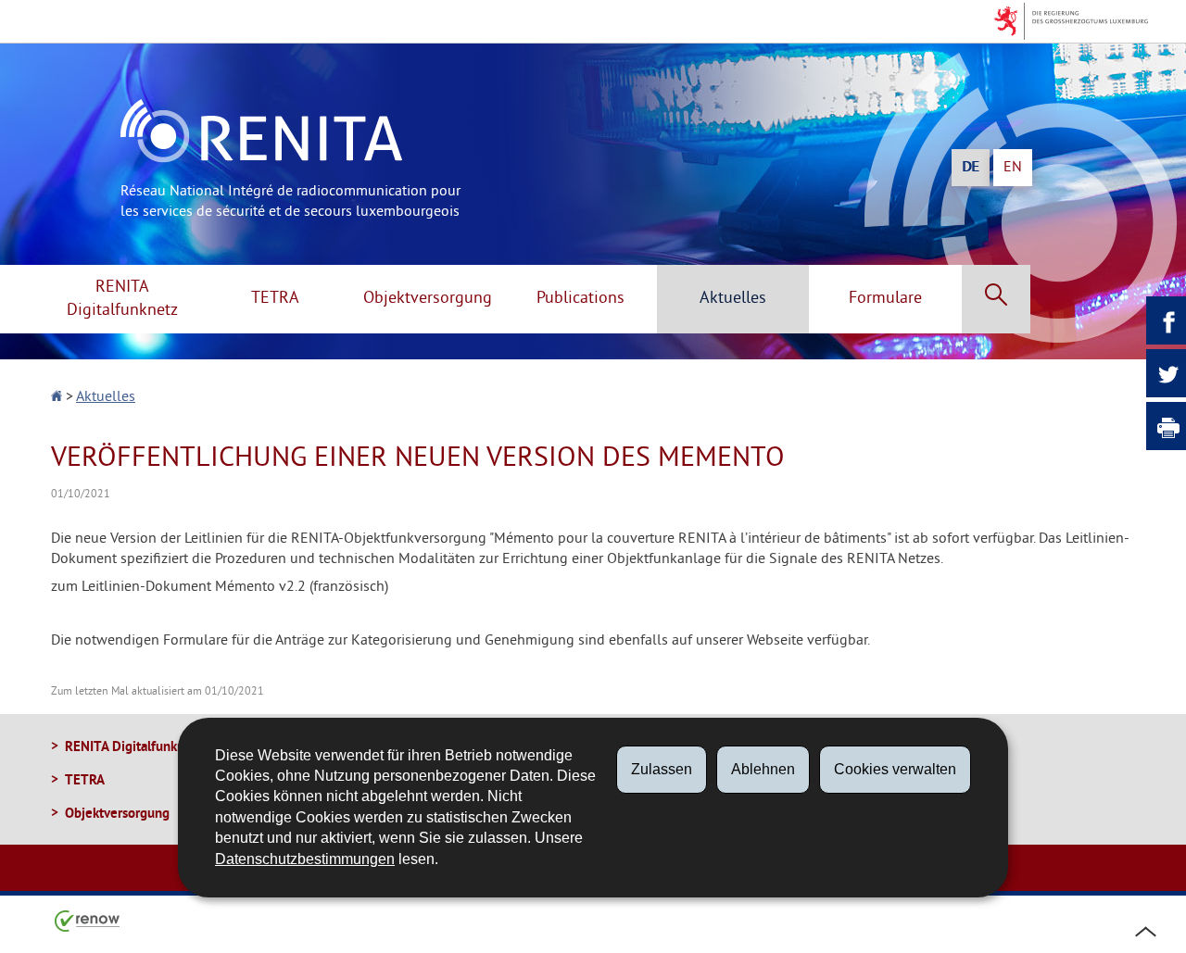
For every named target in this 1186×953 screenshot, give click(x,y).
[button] (996, 299)
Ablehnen (763, 769)
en (1012, 167)
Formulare (885, 298)
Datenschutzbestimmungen (305, 859)
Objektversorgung (427, 298)
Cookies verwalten (895, 769)
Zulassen (661, 769)
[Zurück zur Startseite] (58, 397)
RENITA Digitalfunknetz (122, 299)
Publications (580, 298)
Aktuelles (733, 298)
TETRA (275, 298)
